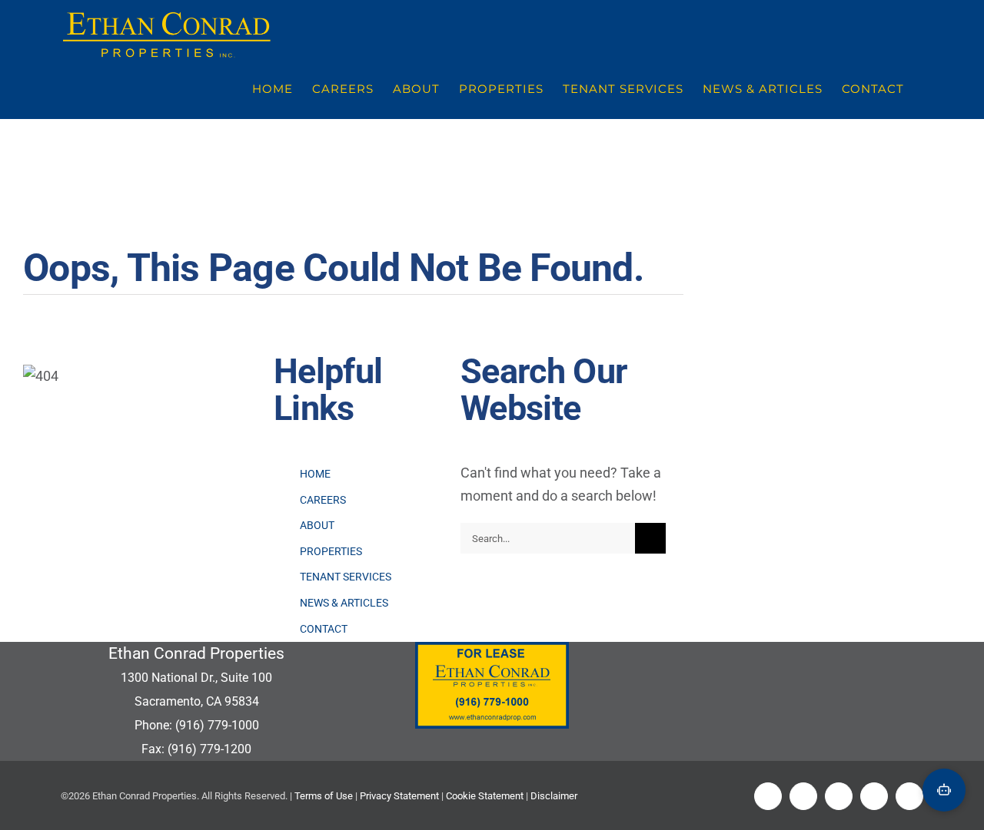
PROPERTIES (331, 551)
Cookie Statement (485, 796)
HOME (315, 474)
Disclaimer (553, 796)
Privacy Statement (399, 796)
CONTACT (323, 629)
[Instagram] (874, 796)
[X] (803, 796)
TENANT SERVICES (345, 576)
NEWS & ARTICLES (344, 603)
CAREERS (323, 500)
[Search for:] (547, 537)
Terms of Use (323, 796)
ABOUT (317, 525)
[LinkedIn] (839, 796)
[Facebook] (768, 796)
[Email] (909, 796)
